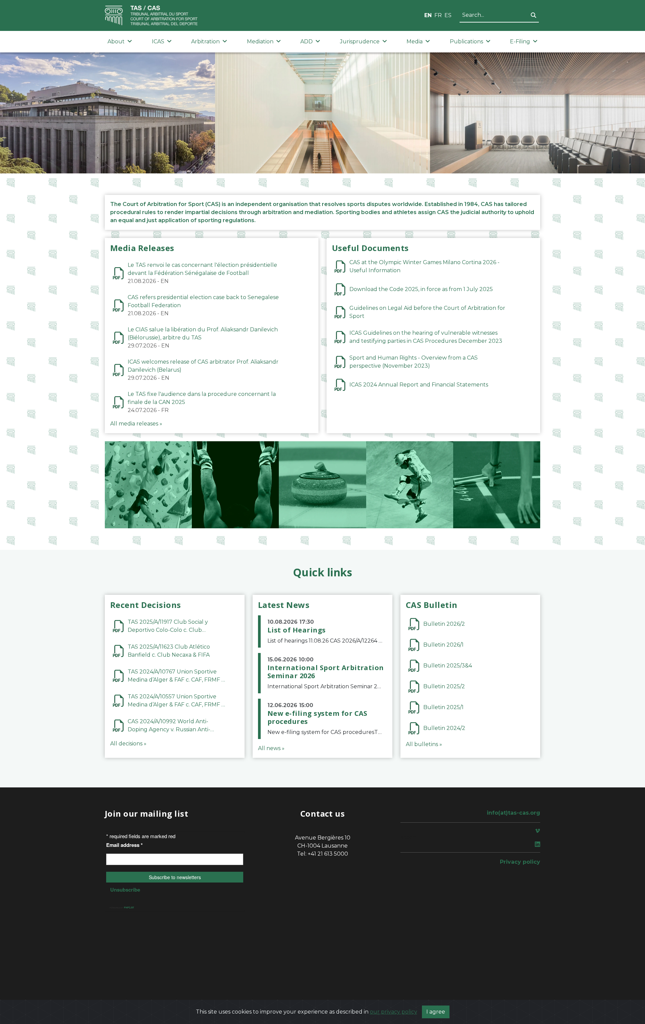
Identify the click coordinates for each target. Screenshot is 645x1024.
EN (428, 15)
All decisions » (128, 743)
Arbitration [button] (205, 41)
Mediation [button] (260, 41)
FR (438, 15)
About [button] (116, 41)
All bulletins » (424, 744)
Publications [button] (466, 41)
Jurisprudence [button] (360, 41)
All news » (271, 748)
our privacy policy (393, 1012)
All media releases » (136, 423)
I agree (435, 1012)
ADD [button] (306, 41)
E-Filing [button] (520, 41)
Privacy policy (520, 862)
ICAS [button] (158, 41)
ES (448, 15)
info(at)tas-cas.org (513, 813)
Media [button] (414, 41)
